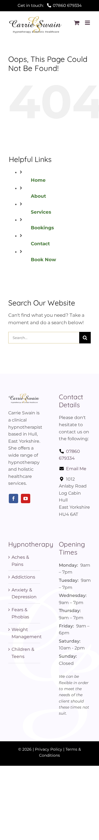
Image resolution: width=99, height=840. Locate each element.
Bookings (42, 227)
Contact (40, 243)
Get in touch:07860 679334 (50, 5)
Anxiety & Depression (24, 593)
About (38, 196)
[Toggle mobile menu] (88, 23)
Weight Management (24, 633)
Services (41, 212)
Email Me (76, 468)
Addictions (23, 577)
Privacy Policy (48, 749)
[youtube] (25, 498)
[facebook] (13, 498)
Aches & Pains (20, 561)
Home (38, 180)
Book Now (43, 259)
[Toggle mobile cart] (76, 23)
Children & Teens (23, 653)
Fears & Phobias (20, 613)
